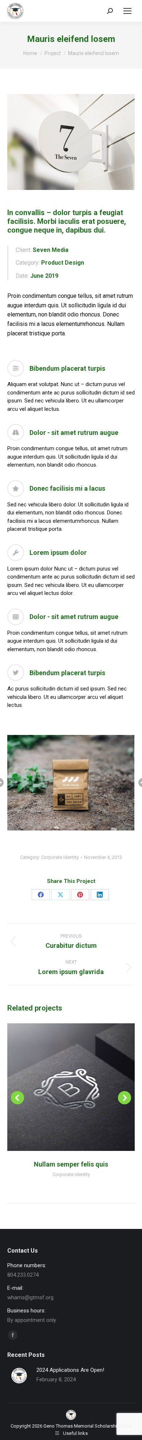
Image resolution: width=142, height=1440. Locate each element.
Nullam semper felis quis (71, 1164)
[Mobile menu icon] (127, 11)
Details (81, 1087)
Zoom (61, 1087)
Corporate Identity (60, 857)
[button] (17, 1097)
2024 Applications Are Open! (70, 1370)
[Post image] (19, 1375)
